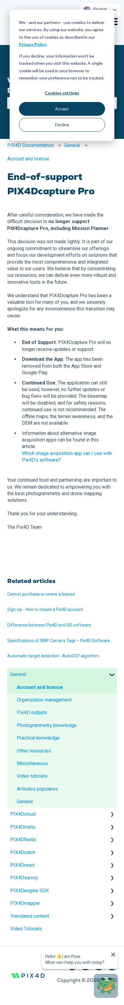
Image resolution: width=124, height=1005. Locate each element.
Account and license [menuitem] (40, 687)
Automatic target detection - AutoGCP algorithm (53, 656)
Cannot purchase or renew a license (41, 594)
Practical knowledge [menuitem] (38, 738)
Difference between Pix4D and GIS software (49, 625)
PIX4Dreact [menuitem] (22, 865)
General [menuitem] (18, 674)
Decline (62, 124)
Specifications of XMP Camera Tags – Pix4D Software (58, 640)
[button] (112, 675)
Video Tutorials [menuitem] (26, 929)
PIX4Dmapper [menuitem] (25, 903)
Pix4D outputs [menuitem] (32, 712)
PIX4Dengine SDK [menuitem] (29, 890)
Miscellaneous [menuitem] (32, 763)
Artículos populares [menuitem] (37, 789)
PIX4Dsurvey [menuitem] (24, 878)
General (72, 145)
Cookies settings (62, 92)
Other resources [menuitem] (34, 751)
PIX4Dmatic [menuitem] (23, 827)
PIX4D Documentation (30, 145)
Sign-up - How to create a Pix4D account (45, 609)
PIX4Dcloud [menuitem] (23, 814)
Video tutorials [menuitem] (32, 776)
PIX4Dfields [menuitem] (23, 839)
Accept (62, 108)
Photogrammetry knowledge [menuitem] (46, 725)
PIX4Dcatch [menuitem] (22, 852)
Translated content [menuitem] (29, 916)
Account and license (28, 159)
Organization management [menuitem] (44, 700)
